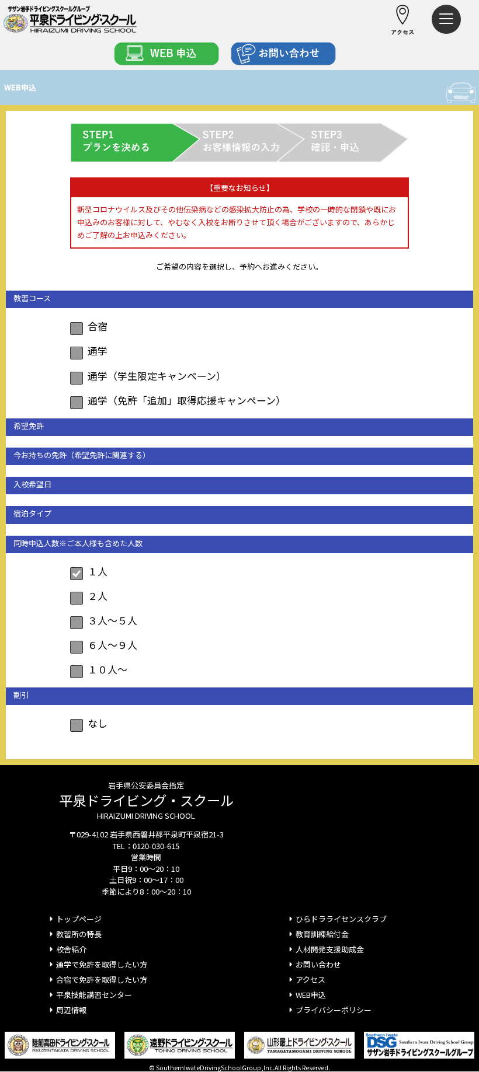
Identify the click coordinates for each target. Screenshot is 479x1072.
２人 (97, 595)
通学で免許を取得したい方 (101, 964)
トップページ (79, 918)
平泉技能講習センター (94, 994)
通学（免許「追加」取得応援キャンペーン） (187, 400)
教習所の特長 (79, 934)
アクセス (310, 979)
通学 (97, 350)
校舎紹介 (71, 949)
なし (97, 722)
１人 (97, 571)
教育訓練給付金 (322, 934)
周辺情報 (71, 1009)
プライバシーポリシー (334, 1009)
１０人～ (107, 669)
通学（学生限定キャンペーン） (157, 375)
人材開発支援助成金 (330, 949)
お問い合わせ (318, 964)
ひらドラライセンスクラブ (341, 918)
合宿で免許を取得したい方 (101, 979)
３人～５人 (112, 620)
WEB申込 (311, 994)
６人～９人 (112, 644)
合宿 (97, 326)
